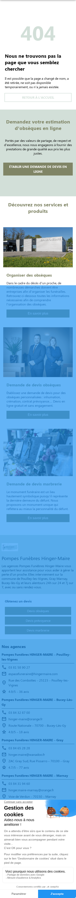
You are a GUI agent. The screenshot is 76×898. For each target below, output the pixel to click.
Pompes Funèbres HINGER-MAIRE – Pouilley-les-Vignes (36, 656)
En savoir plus (38, 313)
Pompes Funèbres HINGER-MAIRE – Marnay (35, 775)
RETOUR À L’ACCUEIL (38, 97)
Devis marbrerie (38, 630)
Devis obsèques (38, 611)
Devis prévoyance (38, 620)
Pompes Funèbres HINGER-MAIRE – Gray (32, 740)
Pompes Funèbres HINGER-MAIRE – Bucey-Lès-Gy (37, 702)
